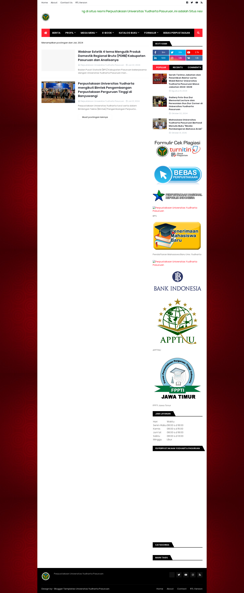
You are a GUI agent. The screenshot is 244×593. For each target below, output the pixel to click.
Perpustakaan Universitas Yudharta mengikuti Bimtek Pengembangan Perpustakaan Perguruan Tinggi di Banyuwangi (106, 89)
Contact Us (66, 2)
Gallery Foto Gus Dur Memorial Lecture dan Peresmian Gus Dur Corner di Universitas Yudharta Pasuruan (186, 103)
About (54, 2)
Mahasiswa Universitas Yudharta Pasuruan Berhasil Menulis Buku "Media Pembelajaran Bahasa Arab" (185, 124)
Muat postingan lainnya (95, 117)
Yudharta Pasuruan (98, 588)
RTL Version (81, 2)
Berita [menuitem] (56, 32)
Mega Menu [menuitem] (88, 32)
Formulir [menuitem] (150, 32)
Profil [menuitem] (69, 32)
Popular (161, 67)
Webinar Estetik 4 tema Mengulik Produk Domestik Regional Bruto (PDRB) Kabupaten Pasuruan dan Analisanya (111, 56)
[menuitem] (45, 33)
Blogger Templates (64, 588)
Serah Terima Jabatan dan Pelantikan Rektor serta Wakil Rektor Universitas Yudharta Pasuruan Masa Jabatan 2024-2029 (185, 81)
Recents (178, 67)
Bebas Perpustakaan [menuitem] (176, 32)
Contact (182, 588)
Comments (194, 67)
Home (44, 2)
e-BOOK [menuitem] (107, 32)
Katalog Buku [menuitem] (128, 32)
